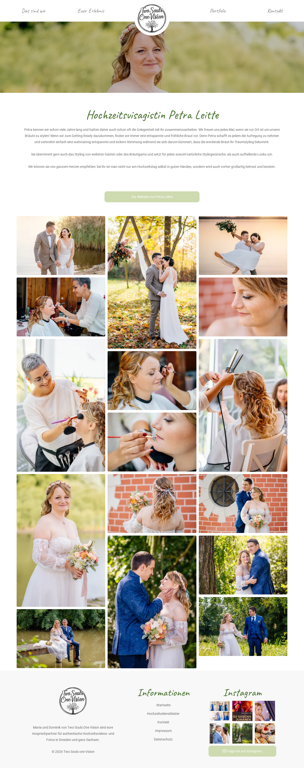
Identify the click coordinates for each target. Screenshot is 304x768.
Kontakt (275, 10)
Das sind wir (33, 10)
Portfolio (217, 10)
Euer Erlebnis (90, 10)
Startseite (163, 705)
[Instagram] (220, 710)
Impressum (163, 731)
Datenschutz (163, 739)
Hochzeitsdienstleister (163, 714)
